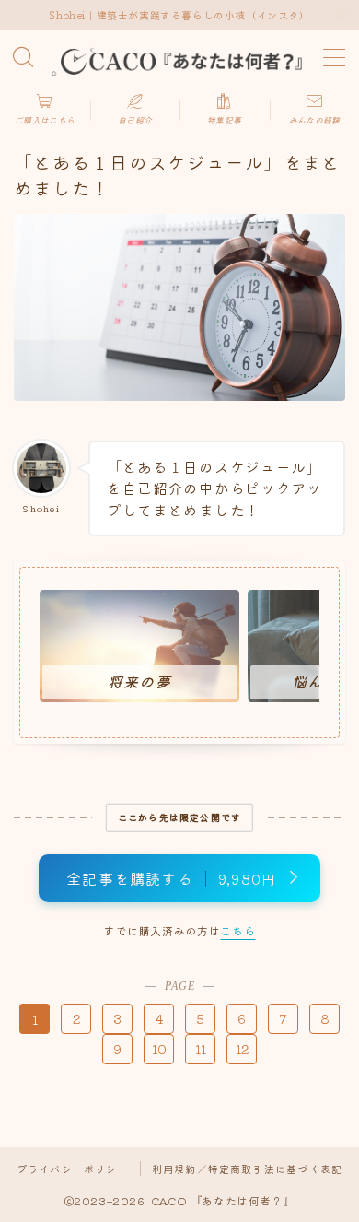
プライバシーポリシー (73, 1168)
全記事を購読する (171, 878)
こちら (237, 930)
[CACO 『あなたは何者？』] (180, 58)
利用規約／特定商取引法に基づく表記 (247, 1168)
